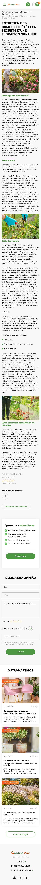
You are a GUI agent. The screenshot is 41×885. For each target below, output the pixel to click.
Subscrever (20, 556)
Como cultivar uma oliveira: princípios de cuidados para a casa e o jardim (20, 762)
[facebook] (5, 496)
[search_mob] (28, 4)
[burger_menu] (4, 4)
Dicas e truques (10, 681)
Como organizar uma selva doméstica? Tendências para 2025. (19, 712)
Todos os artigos (20, 834)
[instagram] (20, 877)
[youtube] (14, 877)
